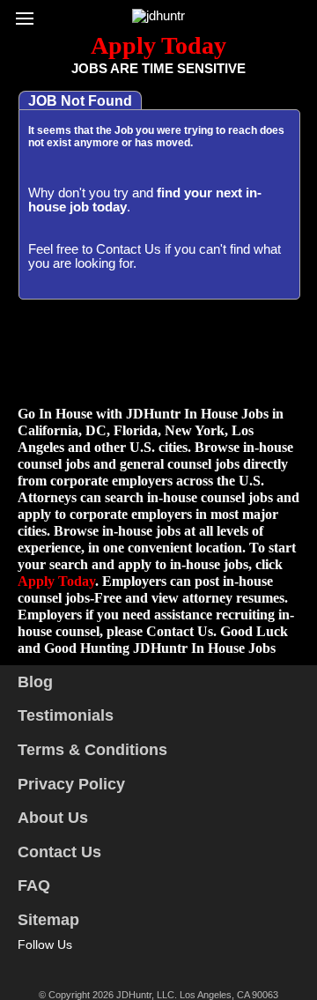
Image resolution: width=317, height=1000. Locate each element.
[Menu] (29, 13)
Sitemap (48, 920)
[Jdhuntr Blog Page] (103, 965)
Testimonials (66, 715)
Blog (35, 682)
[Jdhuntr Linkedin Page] (77, 965)
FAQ (34, 885)
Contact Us (128, 249)
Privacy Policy (71, 784)
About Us (53, 817)
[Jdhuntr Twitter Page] (52, 965)
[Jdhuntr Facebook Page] (26, 965)
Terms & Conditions (92, 750)
